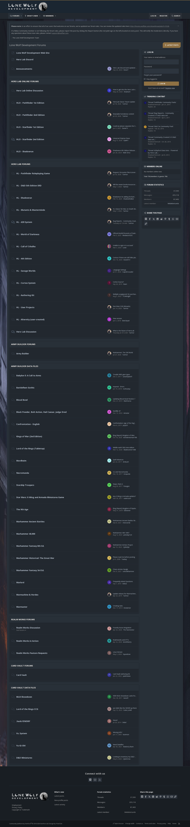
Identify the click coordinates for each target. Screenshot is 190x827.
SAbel (124, 722)
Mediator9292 (127, 235)
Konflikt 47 (117, 411)
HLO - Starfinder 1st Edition (30, 127)
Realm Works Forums (23, 619)
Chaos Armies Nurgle (120, 569)
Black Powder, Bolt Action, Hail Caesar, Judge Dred (41, 412)
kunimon (126, 734)
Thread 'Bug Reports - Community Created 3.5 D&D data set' (161, 114)
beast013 (127, 260)
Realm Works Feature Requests (31, 653)
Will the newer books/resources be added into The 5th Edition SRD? (137, 184)
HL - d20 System (24, 222)
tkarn (125, 284)
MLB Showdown (24, 697)
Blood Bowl (22, 400)
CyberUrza (126, 759)
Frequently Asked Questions (123, 581)
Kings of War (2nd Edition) (29, 436)
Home (174, 823)
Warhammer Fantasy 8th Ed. (30, 546)
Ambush (126, 462)
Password (148, 66)
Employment (16, 805)
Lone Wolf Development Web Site (32, 53)
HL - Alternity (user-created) (30, 319)
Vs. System (21, 733)
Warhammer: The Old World (123, 352)
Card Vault (21, 675)
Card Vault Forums (22, 665)
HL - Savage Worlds (25, 270)
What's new (32, 16)
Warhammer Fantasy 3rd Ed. (30, 570)
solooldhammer (128, 571)
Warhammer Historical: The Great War (35, 558)
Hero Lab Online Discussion (29, 90)
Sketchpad (125, 321)
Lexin (124, 248)
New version (117, 318)
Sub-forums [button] (20, 630)
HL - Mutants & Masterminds (30, 210)
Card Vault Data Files (23, 687)
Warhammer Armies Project (123, 545)
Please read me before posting (124, 557)
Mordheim (21, 460)
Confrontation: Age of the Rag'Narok (126, 423)
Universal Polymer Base (121, 138)
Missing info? (117, 732)
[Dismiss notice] (178, 26)
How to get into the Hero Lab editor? (126, 89)
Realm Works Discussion (28, 627)
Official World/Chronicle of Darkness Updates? (129, 233)
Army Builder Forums (23, 344)
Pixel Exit (59, 824)
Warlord (20, 582)
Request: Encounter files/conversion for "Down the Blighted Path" (136, 172)
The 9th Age (22, 509)
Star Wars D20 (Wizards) (121, 306)
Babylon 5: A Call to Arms (28, 375)
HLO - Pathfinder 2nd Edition (30, 115)
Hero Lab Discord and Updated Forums (127, 68)
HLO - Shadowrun (24, 151)
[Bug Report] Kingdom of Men (123, 435)
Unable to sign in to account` (123, 245)
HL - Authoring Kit (25, 295)
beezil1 (126, 698)
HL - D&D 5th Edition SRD (28, 185)
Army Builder (22, 353)
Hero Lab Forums (20, 164)
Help (169, 823)
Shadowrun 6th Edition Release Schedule (127, 150)
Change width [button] (129, 823)
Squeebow (126, 654)
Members (50, 16)
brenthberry (127, 642)
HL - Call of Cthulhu (26, 246)
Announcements (24, 69)
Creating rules (118, 606)
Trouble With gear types (121, 374)
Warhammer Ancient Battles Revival (125, 520)
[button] (21, 16)
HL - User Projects (25, 307)
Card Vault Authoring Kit (121, 674)
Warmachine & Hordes (27, 594)
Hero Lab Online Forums (25, 81)
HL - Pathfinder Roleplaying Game (33, 173)
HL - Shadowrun (24, 197)
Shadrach (127, 92)
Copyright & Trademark (21, 810)
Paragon (126, 486)
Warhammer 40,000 (25, 533)
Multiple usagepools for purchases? (125, 294)
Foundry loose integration (122, 628)
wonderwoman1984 (130, 437)
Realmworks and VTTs (121, 640)
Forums (16, 16)
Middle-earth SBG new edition (123, 447)
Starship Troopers (25, 485)
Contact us (139, 823)
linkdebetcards (173, 203)
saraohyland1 (127, 376)
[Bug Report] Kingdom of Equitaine (125, 508)
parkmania (126, 676)
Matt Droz (126, 153)
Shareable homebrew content (123, 114)
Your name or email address (154, 57)
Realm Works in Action (27, 641)
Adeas (124, 584)
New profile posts (61, 800)
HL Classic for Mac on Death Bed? (125, 209)
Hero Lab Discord (24, 59)
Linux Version (117, 652)
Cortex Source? (118, 282)
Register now (170, 88)
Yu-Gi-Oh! (21, 745)
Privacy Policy (17, 807)
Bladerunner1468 (130, 450)
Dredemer (127, 608)
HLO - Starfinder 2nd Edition (30, 139)
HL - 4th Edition (24, 258)
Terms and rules (150, 823)
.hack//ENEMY (23, 721)
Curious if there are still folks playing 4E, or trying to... (132, 257)
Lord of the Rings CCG (27, 709)
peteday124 (127, 535)
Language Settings (119, 270)
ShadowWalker (128, 199)
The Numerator (128, 630)
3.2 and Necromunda (120, 472)
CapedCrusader (127, 272)
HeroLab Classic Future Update (124, 102)
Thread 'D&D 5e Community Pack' (160, 126)
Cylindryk (126, 547)
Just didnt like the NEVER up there (125, 708)
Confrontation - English (28, 424)
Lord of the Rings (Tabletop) (30, 448)
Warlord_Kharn (128, 747)
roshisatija (126, 389)
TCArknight (126, 296)
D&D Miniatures (24, 757)
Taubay (124, 559)
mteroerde (126, 523)
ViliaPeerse (127, 401)
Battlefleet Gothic (25, 387)
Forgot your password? (153, 75)
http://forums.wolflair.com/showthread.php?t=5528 (149, 26)
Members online (154, 166)
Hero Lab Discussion (26, 331)
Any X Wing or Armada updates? (124, 496)
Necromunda (22, 473)
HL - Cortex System (26, 283)
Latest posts (59, 796)
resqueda (127, 474)
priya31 (125, 425)
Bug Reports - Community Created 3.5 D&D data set (131, 221)
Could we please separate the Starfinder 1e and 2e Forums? (134, 126)
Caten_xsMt (127, 710)
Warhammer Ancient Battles (30, 521)
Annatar (126, 413)
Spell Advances (118, 460)
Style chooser (119, 823)
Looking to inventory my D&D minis (126, 757)
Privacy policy (161, 823)
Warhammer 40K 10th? (121, 533)
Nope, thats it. (118, 484)
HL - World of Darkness (27, 234)
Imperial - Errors (118, 387)
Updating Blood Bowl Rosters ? (124, 399)
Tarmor (125, 104)
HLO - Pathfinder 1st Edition (30, 102)
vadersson (127, 498)
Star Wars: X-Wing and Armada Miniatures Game (40, 497)
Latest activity (59, 804)
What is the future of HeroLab (123, 331)
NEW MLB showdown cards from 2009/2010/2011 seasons (134, 696)
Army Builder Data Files (24, 366)
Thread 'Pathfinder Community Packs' (162, 102)
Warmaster (21, 606)
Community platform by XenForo (29, 824)
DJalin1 (125, 140)
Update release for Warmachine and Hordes (128, 594)
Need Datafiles (118, 744)
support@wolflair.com (60, 33)
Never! (115, 720)
